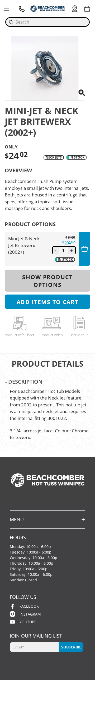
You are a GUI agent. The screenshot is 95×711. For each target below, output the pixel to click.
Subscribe (71, 646)
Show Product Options (47, 280)
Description (23, 381)
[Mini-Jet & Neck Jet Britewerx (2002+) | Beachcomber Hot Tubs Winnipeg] (45, 68)
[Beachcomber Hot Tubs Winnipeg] (47, 8)
